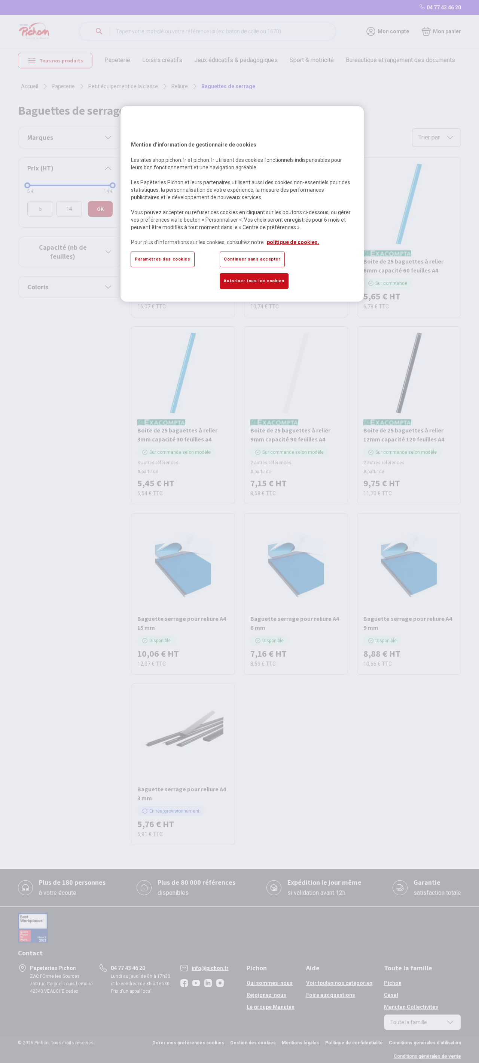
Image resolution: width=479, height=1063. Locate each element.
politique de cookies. (293, 242)
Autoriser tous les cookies (254, 280)
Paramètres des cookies (162, 259)
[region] (242, 203)
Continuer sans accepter (252, 259)
